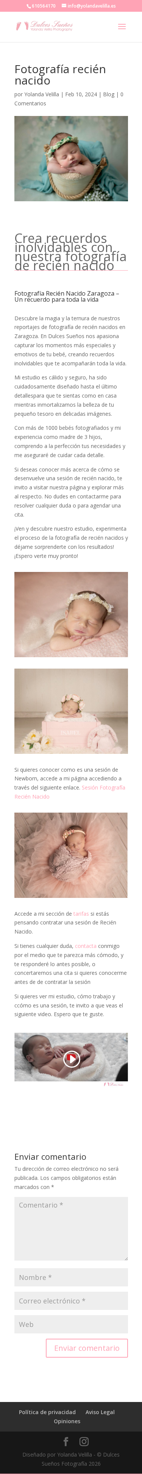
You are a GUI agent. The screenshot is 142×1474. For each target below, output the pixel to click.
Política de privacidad (47, 1412)
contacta (86, 945)
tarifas (81, 913)
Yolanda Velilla (41, 94)
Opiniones (67, 1421)
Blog (108, 94)
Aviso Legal (100, 1412)
